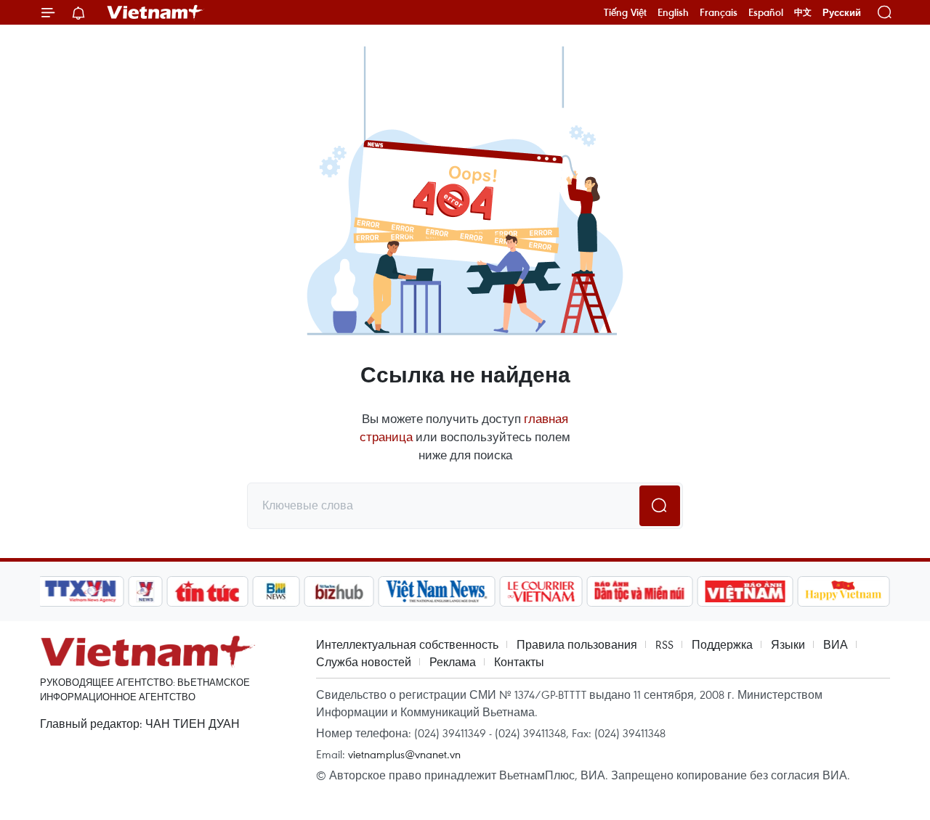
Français (718, 12)
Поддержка (722, 644)
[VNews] (146, 591)
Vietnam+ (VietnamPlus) (155, 12)
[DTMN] (639, 591)
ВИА (835, 644)
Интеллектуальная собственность (407, 644)
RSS (664, 644)
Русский (841, 12)
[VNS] (436, 591)
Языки (788, 644)
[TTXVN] (80, 591)
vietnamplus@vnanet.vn (404, 754)
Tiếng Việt (625, 12)
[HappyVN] (843, 591)
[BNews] (276, 591)
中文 (803, 12)
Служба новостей (363, 662)
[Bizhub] (338, 591)
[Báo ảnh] (745, 591)
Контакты (519, 662)
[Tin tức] (207, 591)
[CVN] (540, 591)
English (673, 12)
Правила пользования (577, 644)
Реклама (452, 662)
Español (765, 12)
